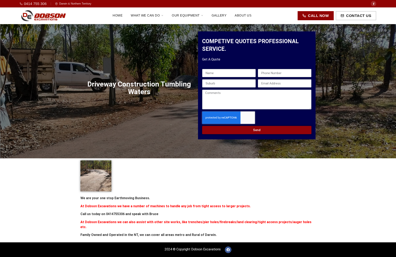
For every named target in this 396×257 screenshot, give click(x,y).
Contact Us (358, 16)
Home (118, 15)
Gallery (219, 15)
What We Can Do (145, 15)
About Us (243, 15)
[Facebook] (373, 3)
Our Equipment (186, 15)
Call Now (318, 16)
